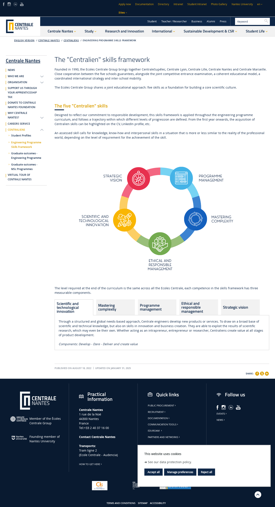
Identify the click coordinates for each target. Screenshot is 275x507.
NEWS (11, 70)
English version (24, 40)
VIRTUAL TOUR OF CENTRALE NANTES (20, 177)
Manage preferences (180, 472)
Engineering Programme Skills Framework (109, 40)
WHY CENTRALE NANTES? (17, 115)
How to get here (89, 464)
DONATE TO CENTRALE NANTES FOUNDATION (22, 105)
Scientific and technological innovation (68, 307)
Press (223, 21)
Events (221, 413)
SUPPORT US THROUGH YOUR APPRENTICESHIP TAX (22, 92)
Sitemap (143, 503)
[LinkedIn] (15, 4)
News (220, 419)
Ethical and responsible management (192, 307)
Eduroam (154, 430)
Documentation (144, 4)
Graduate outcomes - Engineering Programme (26, 156)
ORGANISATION (17, 82)
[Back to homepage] (20, 26)
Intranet (178, 4)
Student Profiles (21, 135)
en (258, 4)
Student (152, 21)
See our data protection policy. (170, 462)
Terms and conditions (121, 503)
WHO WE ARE (16, 76)
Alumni (211, 21)
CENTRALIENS (71, 40)
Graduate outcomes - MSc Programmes (24, 167)
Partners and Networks (163, 437)
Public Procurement (161, 405)
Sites (122, 12)
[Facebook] (4, 4)
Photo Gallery (219, 4)
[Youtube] (22, 4)
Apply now (125, 4)
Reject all (206, 472)
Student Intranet (197, 4)
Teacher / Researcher (174, 21)
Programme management (151, 307)
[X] (262, 373)
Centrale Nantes (49, 40)
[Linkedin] (267, 373)
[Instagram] (9, 4)
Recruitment (156, 412)
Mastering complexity (107, 307)
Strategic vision (235, 307)
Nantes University (242, 4)
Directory (163, 4)
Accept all (154, 472)
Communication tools (162, 424)
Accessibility (158, 503)
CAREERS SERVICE (19, 124)
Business (196, 21)
